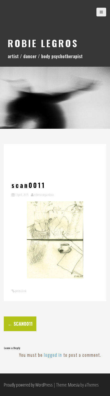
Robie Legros (43, 43)
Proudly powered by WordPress (28, 385)
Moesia (74, 385)
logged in (53, 355)
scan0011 (20, 323)
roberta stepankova (44, 194)
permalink (20, 291)
